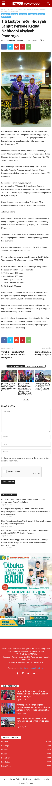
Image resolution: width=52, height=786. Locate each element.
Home (3, 9)
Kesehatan (5, 762)
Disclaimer (27, 779)
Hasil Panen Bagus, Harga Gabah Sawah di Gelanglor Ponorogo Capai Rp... (33, 721)
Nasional (23, 14)
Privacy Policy (15, 779)
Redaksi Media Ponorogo (13, 40)
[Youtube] (34, 674)
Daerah (41, 14)
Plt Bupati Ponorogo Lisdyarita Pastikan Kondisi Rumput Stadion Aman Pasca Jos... (32, 694)
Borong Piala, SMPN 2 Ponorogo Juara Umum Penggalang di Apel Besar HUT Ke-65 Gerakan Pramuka (25, 531)
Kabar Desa (5, 766)
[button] (48, 4)
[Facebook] (18, 674)
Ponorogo (6, 16)
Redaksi (46, 779)
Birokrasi (10, 9)
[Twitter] (29, 674)
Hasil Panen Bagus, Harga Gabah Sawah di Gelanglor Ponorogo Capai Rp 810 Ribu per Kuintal (42, 386)
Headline (14, 14)
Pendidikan (33, 14)
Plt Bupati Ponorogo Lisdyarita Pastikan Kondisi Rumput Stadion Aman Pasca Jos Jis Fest (8, 386)
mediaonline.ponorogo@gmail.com (30, 668)
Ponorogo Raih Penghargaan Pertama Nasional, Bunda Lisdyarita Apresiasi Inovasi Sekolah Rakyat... (33, 707)
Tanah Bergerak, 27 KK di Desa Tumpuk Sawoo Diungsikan (13, 354)
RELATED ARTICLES (16, 366)
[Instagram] (23, 674)
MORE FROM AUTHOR (35, 366)
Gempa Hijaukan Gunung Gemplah (42, 353)
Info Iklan (37, 779)
